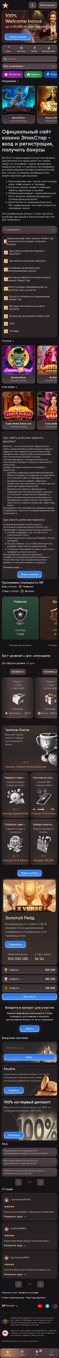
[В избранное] (31, 90)
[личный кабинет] (32, 5)
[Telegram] (47, 1306)
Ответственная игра (13, 1298)
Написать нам (9, 1293)
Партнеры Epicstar (36, 1298)
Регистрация (47, 5)
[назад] (18, 1182)
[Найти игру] (5, 59)
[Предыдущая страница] (18, 1284)
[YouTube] (40, 1306)
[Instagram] (54, 1306)
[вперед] (40, 1182)
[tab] (8, 49)
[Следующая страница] (40, 1284)
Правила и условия (29, 1293)
